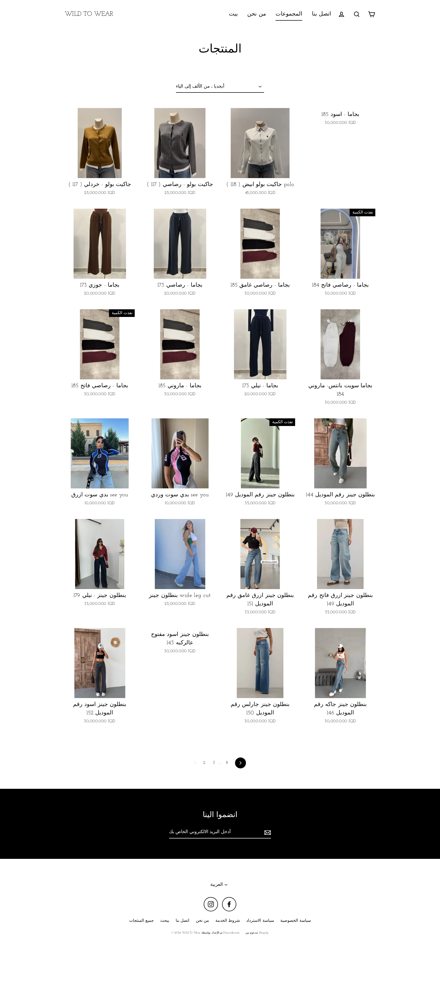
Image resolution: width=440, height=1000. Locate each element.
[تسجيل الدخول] (341, 14)
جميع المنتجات (141, 921)
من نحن (256, 14)
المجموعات (289, 14)
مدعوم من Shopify (257, 932)
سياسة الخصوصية (295, 921)
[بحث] (356, 14)
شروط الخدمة (227, 921)
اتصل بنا (321, 14)
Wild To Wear (89, 14)
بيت (233, 14)
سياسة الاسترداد (260, 921)
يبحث (164, 921)
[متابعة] (267, 832)
